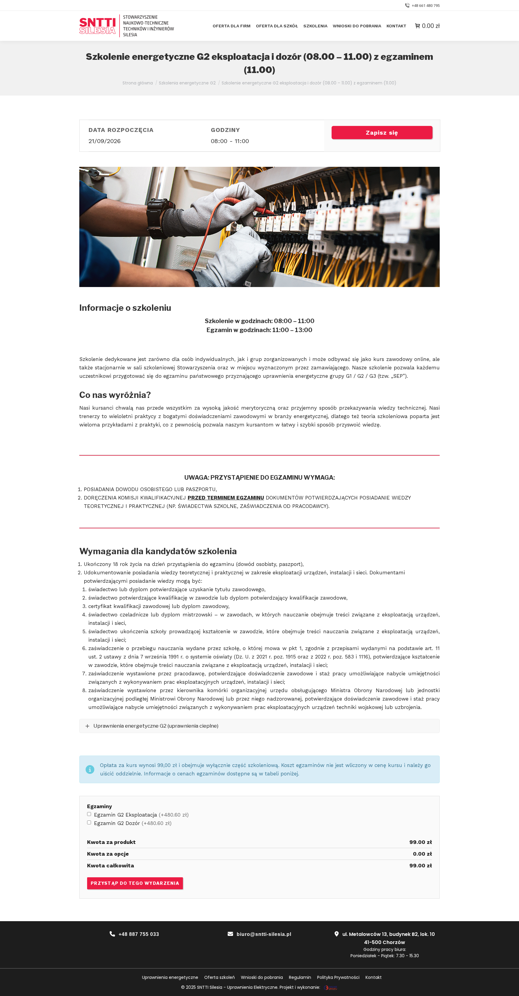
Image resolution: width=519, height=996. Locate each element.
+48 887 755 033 (139, 934)
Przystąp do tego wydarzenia (135, 883)
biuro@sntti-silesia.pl (264, 934)
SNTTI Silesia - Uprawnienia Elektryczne (237, 987)
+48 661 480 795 (426, 5)
